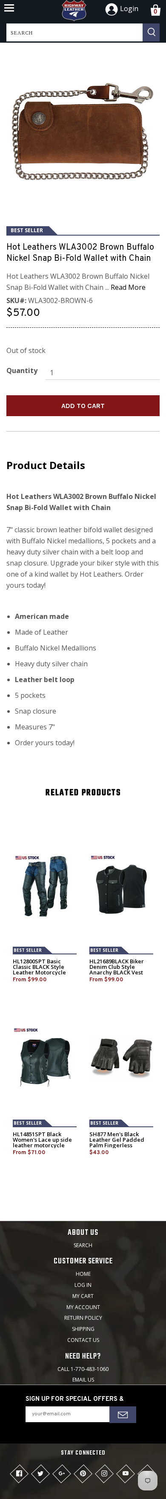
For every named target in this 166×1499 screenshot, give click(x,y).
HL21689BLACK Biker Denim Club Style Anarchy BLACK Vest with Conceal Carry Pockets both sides (116, 972)
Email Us (83, 1379)
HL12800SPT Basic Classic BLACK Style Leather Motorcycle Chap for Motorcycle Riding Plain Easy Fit (40, 972)
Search (83, 1245)
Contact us (83, 1340)
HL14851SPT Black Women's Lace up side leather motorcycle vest (42, 1143)
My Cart (83, 1296)
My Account (83, 1307)
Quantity (21, 370)
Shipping (83, 1329)
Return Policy (83, 1317)
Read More (128, 287)
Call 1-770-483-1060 (83, 1369)
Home (83, 1273)
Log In (83, 1285)
